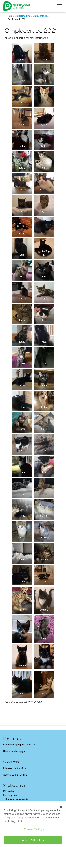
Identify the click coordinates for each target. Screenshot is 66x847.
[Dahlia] (22, 270)
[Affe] (22, 531)
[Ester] (44, 488)
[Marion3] (22, 292)
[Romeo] (22, 656)
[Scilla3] (44, 422)
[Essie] (22, 118)
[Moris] (44, 684)
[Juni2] (22, 248)
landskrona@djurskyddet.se (19, 744)
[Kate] (44, 314)
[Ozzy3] (22, 314)
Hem (10, 16)
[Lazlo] (22, 161)
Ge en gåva (10, 795)
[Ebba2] (44, 401)
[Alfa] (44, 96)
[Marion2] (22, 96)
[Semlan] (44, 509)
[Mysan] (44, 118)
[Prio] (22, 629)
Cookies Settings (34, 829)
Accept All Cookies (33, 840)
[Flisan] (22, 74)
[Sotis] (44, 270)
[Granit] (44, 444)
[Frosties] (22, 227)
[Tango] (44, 629)
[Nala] (44, 335)
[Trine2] (44, 575)
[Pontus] (44, 183)
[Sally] (44, 140)
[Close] (61, 807)
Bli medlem (9, 791)
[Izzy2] (22, 488)
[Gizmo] (22, 205)
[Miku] (22, 140)
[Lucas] (22, 53)
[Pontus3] (22, 553)
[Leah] (22, 575)
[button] (59, 6)
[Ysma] (22, 422)
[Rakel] (22, 600)
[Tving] (22, 509)
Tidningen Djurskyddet (16, 798)
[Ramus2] (44, 553)
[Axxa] (22, 444)
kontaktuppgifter (18, 751)
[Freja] (22, 466)
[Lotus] (22, 335)
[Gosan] (44, 53)
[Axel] (44, 357)
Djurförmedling (22, 16)
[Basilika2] (22, 357)
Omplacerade (40, 16)
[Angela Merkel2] (44, 600)
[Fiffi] (22, 684)
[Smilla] (44, 656)
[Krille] (44, 531)
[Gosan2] (22, 183)
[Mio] (44, 74)
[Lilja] (44, 292)
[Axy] (44, 466)
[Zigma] (44, 205)
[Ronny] (44, 161)
